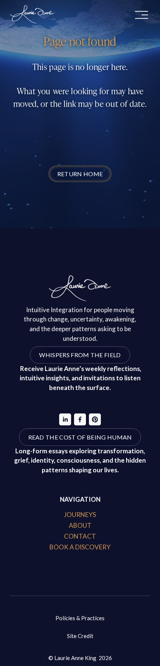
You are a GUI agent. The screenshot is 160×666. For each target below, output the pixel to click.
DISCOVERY (93, 547)
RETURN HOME (80, 173)
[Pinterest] (95, 419)
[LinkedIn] (65, 419)
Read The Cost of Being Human (80, 437)
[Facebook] (80, 419)
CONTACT (80, 536)
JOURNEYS (80, 514)
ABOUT (80, 525)
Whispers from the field (80, 354)
